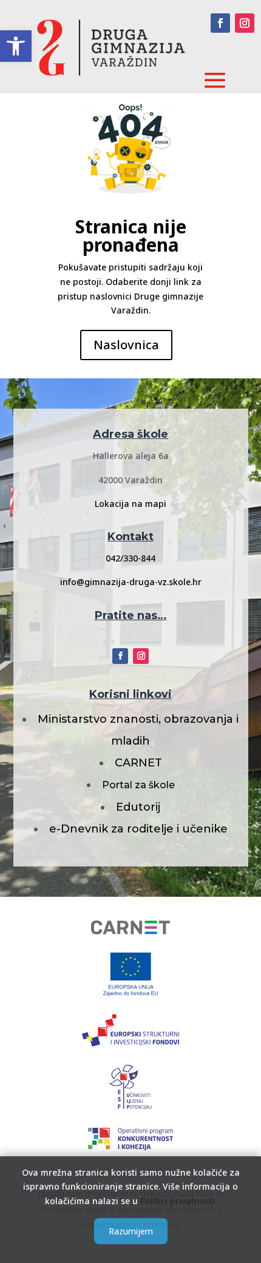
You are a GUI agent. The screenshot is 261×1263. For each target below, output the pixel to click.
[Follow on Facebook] (220, 23)
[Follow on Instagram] (244, 23)
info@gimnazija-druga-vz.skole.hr (131, 582)
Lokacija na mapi (130, 503)
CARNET (138, 762)
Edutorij (138, 807)
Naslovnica (126, 345)
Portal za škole (138, 785)
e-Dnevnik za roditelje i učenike (138, 829)
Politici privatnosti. (178, 1201)
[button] (16, 46)
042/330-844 (130, 558)
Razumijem (131, 1231)
